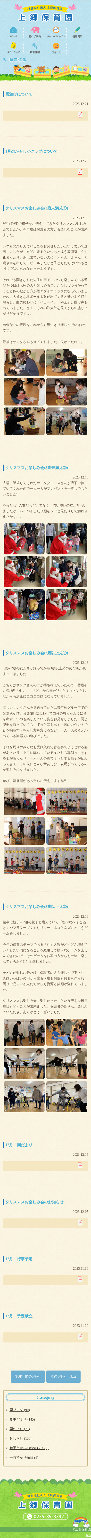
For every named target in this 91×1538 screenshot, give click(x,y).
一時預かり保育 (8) (23, 1457)
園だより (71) (19, 1429)
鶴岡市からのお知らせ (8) (29, 1448)
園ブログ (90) (19, 1410)
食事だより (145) (22, 1419)
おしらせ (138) (20, 1438)
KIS (88, 1535)
